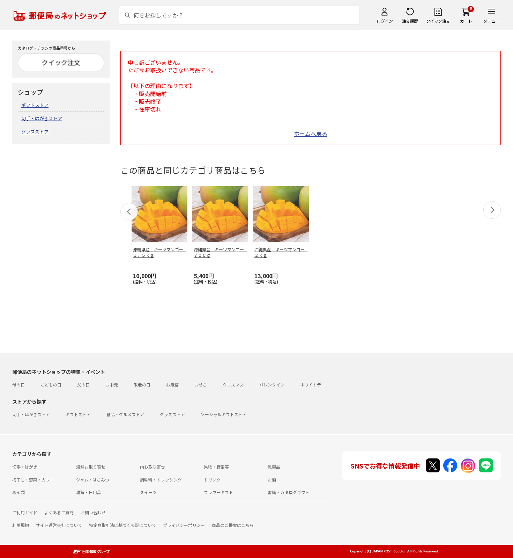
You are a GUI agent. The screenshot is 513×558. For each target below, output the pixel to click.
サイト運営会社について (59, 525)
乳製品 (274, 467)
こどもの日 (50, 384)
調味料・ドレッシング (161, 480)
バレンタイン (271, 384)
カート (466, 21)
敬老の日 (142, 384)
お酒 (272, 480)
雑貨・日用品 (88, 492)
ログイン (385, 21)
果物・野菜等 (216, 467)
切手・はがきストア (41, 118)
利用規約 (20, 525)
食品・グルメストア (125, 414)
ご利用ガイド (24, 512)
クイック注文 (438, 21)
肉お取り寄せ (152, 467)
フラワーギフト (218, 492)
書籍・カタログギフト (289, 492)
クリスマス (233, 384)
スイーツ (148, 492)
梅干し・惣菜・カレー (33, 480)
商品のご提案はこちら (233, 525)
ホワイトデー (312, 384)
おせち (200, 384)
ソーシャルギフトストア (224, 414)
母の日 (18, 384)
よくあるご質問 (59, 512)
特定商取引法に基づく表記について (122, 525)
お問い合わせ (93, 512)
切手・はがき (24, 467)
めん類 (18, 492)
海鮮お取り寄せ (90, 467)
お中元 (111, 384)
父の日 (83, 384)
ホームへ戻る (310, 133)
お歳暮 (172, 384)
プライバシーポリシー (184, 525)
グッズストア (35, 131)
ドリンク (212, 480)
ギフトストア (35, 105)
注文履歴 (410, 21)
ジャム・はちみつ (92, 480)
